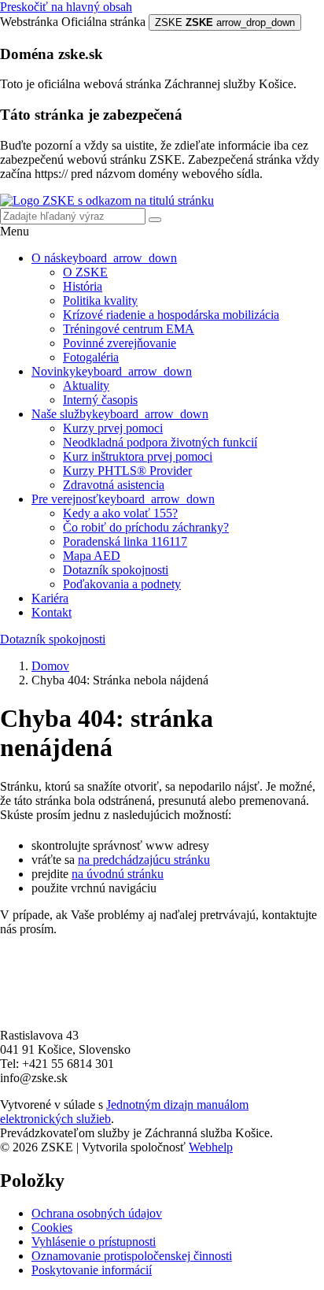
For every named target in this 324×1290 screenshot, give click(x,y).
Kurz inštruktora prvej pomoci (137, 456)
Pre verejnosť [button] (123, 499)
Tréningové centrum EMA (128, 328)
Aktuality (86, 385)
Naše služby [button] (119, 414)
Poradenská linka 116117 (125, 541)
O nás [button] (104, 258)
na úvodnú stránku (118, 873)
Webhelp (211, 1147)
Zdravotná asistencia (113, 484)
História (82, 286)
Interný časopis (100, 399)
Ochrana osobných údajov (96, 1213)
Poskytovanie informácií (91, 1270)
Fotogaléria (91, 357)
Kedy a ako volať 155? (120, 513)
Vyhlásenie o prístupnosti (93, 1241)
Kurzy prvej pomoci (113, 428)
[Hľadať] (155, 219)
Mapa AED (91, 555)
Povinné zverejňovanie (119, 343)
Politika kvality (100, 300)
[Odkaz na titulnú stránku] (107, 200)
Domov (50, 666)
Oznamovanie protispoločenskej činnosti (131, 1255)
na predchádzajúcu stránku (144, 859)
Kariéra (49, 598)
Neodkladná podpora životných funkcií (160, 442)
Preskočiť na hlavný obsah (66, 6)
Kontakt (51, 612)
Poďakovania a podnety (122, 584)
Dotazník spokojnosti (115, 569)
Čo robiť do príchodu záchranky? (146, 527)
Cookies (51, 1227)
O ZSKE (85, 272)
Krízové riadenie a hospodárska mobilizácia (171, 314)
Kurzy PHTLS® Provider (127, 470)
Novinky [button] (111, 371)
